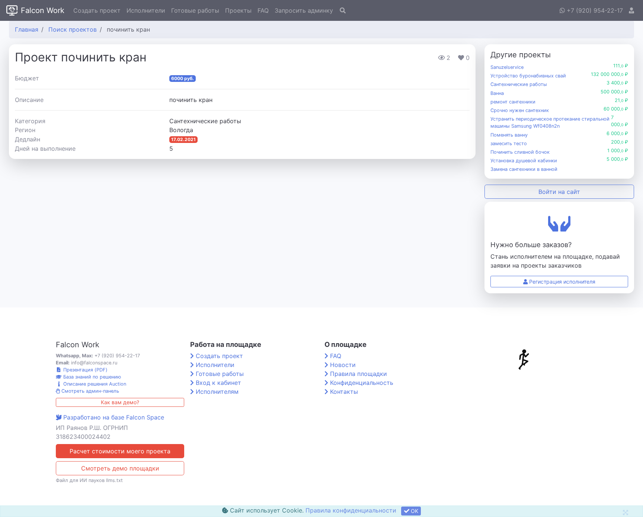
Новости (343, 364)
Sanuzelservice (507, 67)
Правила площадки (358, 373)
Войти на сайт (559, 191)
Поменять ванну (509, 135)
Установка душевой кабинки (523, 160)
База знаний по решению (91, 377)
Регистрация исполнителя (561, 281)
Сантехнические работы (518, 84)
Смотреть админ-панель (89, 391)
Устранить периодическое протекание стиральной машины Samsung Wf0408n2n (550, 122)
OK (413, 511)
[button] (631, 10)
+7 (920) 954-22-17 (594, 10)
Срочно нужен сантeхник (519, 110)
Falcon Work (42, 10)
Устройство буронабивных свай (528, 76)
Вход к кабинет (218, 382)
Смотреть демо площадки (120, 468)
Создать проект (97, 10)
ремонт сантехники (512, 102)
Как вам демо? (120, 402)
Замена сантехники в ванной (523, 169)
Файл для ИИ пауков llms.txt (89, 480)
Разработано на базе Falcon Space (113, 417)
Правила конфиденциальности (350, 510)
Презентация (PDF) (85, 370)
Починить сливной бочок (520, 152)
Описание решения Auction (94, 384)
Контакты (344, 391)
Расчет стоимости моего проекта (120, 451)
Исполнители (146, 10)
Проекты (238, 10)
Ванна (497, 93)
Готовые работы (195, 10)
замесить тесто (508, 143)
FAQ (263, 10)
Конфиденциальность (361, 382)
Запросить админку (304, 10)
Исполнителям (217, 391)
